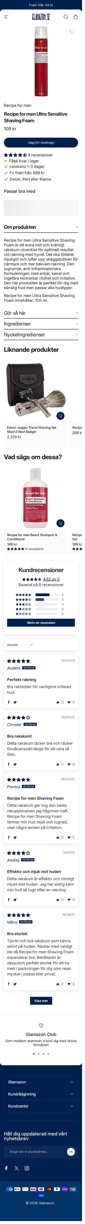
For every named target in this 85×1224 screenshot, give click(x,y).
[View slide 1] (34, 1054)
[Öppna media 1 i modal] (71, 31)
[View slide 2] (38, 1054)
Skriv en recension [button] (41, 623)
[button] (16, 155)
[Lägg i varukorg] (60, 416)
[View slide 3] (43, 1054)
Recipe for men (17, 105)
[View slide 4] (48, 1054)
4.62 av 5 (51, 579)
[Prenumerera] (71, 1152)
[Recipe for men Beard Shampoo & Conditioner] (35, 498)
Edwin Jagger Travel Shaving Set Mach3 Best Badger (31, 430)
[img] (18, 661)
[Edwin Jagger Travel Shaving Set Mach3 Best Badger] (35, 390)
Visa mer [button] (41, 1001)
